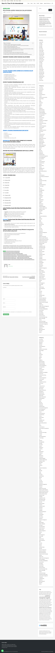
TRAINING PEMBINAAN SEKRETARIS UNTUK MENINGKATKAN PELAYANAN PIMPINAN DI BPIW (45, 23)
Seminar (40, 545)
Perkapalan (40, 508)
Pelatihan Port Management (43, 603)
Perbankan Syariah (42, 254)
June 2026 (40, 44)
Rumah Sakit (41, 284)
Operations (40, 233)
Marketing (40, 213)
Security (40, 292)
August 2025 (41, 58)
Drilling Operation (41, 146)
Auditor (40, 101)
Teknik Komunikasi (42, 315)
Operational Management (43, 232)
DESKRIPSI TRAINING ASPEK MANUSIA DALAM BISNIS (12, 44)
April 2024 (40, 66)
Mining (40, 221)
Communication (41, 117)
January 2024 (41, 70)
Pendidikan (40, 244)
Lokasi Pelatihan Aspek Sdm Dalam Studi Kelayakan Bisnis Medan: (14, 52)
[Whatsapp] (2, 651)
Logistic (40, 202)
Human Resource (41, 175)
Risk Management (42, 534)
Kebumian (40, 188)
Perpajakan (40, 258)
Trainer (31, 3)
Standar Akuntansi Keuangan (43, 302)
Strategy (8, 8)
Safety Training (41, 287)
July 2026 (40, 43)
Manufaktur (41, 210)
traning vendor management (43, 575)
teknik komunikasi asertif (48, 608)
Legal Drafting (41, 199)
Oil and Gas (41, 229)
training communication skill (42, 610)
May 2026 (40, 46)
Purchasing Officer (42, 274)
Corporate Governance (42, 130)
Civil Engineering (41, 366)
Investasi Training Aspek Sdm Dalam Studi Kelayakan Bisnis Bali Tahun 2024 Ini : (16, 53)
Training (40, 319)
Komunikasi (41, 444)
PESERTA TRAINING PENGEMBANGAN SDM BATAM (12, 47)
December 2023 (41, 72)
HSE (39, 172)
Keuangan (40, 191)
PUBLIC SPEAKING (42, 272)
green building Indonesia (43, 422)
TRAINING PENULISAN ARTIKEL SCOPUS (45, 26)
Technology (41, 311)
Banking (40, 105)
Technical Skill (41, 310)
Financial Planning (42, 161)
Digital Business (41, 392)
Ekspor (40, 149)
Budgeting (40, 108)
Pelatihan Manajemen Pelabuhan (42, 599)
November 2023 (41, 73)
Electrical (40, 150)
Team (14, 0)
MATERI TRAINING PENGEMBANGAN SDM (10, 46)
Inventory (40, 433)
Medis (40, 217)
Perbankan (40, 504)
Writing (40, 332)
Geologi (40, 418)
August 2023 (41, 77)
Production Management (43, 519)
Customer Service (42, 134)
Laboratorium (41, 195)
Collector (40, 116)
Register (41, 3)
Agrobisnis (40, 91)
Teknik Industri (41, 314)
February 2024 (41, 69)
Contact (20, 0)
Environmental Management (43, 407)
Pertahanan (41, 261)
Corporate (40, 128)
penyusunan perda (42, 248)
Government (41, 169)
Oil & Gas (40, 228)
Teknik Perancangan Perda (43, 317)
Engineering (41, 403)
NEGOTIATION (41, 224)
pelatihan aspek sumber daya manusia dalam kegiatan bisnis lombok (13, 253)
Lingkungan (41, 201)
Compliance (41, 119)
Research (40, 280)
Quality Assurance (42, 276)
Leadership (40, 448)
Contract (40, 124)
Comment (5, 287)
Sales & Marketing (42, 288)
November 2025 (41, 54)
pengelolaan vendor (42, 246)
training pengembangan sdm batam (29, 259)
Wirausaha (40, 330)
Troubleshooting (41, 326)
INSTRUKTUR (6, 140)
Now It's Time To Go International (12, 3)
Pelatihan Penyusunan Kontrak (43, 239)
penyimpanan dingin (42, 247)
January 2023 (41, 80)
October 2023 (41, 74)
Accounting (41, 87)
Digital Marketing (41, 142)
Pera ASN (40, 250)
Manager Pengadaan (42, 206)
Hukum (40, 173)
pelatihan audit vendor (42, 236)
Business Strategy (42, 362)
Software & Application (42, 549)
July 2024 (40, 62)
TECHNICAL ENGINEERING (43, 560)
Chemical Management (42, 113)
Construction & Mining (42, 123)
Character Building (42, 112)
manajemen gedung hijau (43, 459)
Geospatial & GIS (41, 168)
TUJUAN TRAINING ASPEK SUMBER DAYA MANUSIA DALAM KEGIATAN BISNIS (16, 45)
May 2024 (40, 65)
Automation (41, 102)
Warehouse (40, 579)
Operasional (41, 231)
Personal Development (42, 259)
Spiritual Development (42, 300)
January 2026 (41, 51)
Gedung (40, 164)
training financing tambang (49, 610)
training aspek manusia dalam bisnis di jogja (9, 257)
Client (35, 3)
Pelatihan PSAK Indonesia (43, 493)
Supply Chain (41, 304)
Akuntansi (40, 93)
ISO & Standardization (42, 184)
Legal (40, 198)
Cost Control (41, 131)
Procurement (41, 265)
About (5, 0)
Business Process (41, 109)
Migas (40, 220)
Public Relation (41, 270)
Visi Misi (38, 3)
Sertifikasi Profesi (41, 295)
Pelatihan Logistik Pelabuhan (43, 489)
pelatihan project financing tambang (45, 604)
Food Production (41, 162)
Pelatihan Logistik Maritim (44, 593)
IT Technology (41, 437)
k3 (39, 187)
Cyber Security (41, 135)
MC (39, 214)
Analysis (40, 347)
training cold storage (42, 321)
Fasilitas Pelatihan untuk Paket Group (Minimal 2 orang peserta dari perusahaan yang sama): (18, 54)
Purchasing (40, 273)
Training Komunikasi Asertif (43, 322)
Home (2, 0)
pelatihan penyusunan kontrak (44, 601)
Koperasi (40, 194)
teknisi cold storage (42, 318)
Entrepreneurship (41, 154)
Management (4, 8)
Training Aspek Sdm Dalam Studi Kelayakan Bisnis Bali (24, 258)
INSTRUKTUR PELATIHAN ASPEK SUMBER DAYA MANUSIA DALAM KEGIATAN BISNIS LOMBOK (18, 48)
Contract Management (42, 377)
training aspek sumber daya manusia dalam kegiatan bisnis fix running (13, 259)
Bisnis (40, 106)
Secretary (40, 291)
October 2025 (41, 55)
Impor (40, 177)
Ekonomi (40, 147)
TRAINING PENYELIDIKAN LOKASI (44, 21)
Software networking (42, 299)
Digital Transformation (42, 145)
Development (41, 139)
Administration (41, 89)
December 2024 (41, 59)
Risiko (40, 281)
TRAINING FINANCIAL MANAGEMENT (45, 17)
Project (40, 269)
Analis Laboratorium (42, 94)
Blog (17, 0)
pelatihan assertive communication (43, 591)
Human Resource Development (44, 176)
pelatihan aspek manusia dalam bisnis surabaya (13, 251)
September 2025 (41, 57)
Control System (41, 127)
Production (40, 266)
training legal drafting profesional (47, 613)
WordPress (46, 651)
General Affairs (41, 165)
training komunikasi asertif (45, 612)
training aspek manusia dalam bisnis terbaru (9, 258)
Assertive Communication (43, 97)
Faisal (4, 12)
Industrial (40, 179)
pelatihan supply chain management (45, 607)
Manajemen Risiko (42, 209)
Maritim (40, 463)
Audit (40, 351)
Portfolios (11, 0)
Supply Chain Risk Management (44, 306)
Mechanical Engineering (42, 216)
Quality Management (42, 530)
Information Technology (42, 180)
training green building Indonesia (43, 611)
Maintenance (41, 203)
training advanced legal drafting (42, 609)
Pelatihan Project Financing (43, 240)
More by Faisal (10, 266)
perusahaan (41, 515)
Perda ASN (40, 255)
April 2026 (40, 47)
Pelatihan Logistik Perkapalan (45, 594)
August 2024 (41, 61)
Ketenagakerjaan (41, 190)
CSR (39, 132)
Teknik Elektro (41, 564)
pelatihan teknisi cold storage (42, 608)
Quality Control (41, 277)
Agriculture (41, 90)
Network (40, 225)
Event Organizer (41, 158)
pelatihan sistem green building (45, 606)
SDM (40, 289)
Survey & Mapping (42, 307)
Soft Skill (40, 296)
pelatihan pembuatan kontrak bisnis (45, 600)
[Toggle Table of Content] (32, 43)
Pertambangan (41, 262)
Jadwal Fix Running (47, 3)
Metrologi (40, 218)
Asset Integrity (41, 98)
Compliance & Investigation (43, 120)
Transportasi (41, 325)
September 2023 (41, 76)
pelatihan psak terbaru (45, 605)
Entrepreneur (41, 153)
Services (8, 0)
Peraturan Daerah (41, 251)
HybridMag (51, 651)
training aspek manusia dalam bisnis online (23, 257)
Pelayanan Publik (41, 243)
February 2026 (41, 50)
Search (40, 8)
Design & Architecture (42, 138)
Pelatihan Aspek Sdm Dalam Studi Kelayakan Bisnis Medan (11, 252)
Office (40, 478)
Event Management (42, 157)
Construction (41, 373)
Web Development (42, 329)
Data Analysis (41, 388)
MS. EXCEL (40, 474)
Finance (40, 160)
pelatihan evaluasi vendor (44, 592)
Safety (40, 285)
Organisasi (40, 235)
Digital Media (41, 143)
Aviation (40, 104)
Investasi (5, 219)
